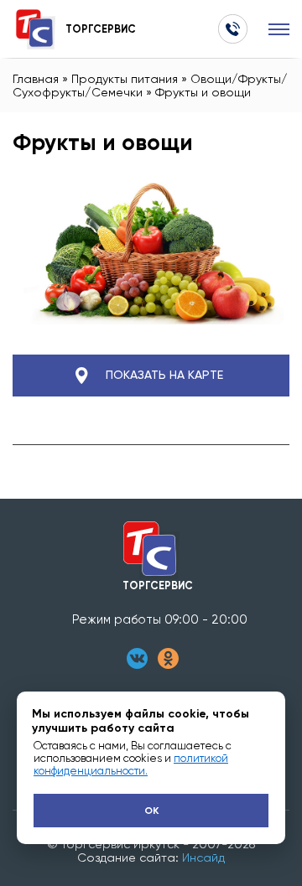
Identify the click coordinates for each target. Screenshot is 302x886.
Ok (151, 810)
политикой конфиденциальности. (131, 764)
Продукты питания (124, 78)
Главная (36, 78)
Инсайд (203, 857)
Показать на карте (164, 375)
